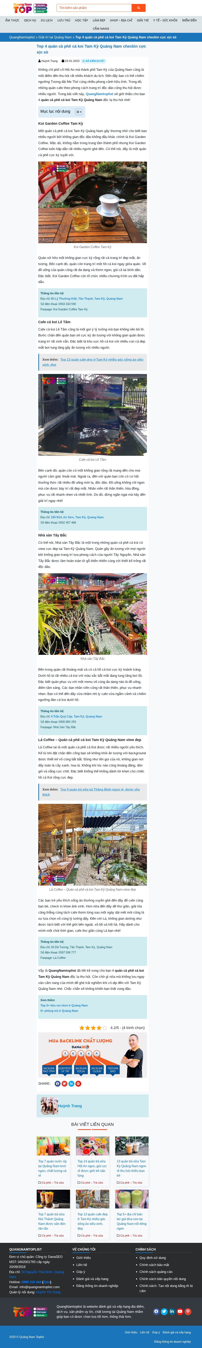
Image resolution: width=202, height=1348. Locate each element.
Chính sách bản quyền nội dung (162, 1279)
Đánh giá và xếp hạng (92, 1279)
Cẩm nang (101, 28)
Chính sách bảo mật (154, 1265)
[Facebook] (156, 1312)
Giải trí (143, 20)
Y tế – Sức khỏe (165, 20)
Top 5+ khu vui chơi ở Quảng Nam (64, 1005)
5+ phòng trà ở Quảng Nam (59, 1010)
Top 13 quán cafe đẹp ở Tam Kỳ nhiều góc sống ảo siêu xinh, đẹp (93, 1221)
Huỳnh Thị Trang (48, 1292)
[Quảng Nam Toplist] (30, 8)
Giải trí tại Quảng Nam (55, 37)
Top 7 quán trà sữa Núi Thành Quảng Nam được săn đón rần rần (51, 1221)
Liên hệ (81, 1265)
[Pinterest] (187, 1312)
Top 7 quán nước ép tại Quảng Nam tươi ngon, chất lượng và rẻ (52, 1168)
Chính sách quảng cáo (155, 1272)
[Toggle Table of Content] (76, 112)
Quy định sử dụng (152, 1258)
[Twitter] (164, 1312)
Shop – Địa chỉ (121, 20)
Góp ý (80, 1272)
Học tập (81, 20)
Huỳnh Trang (49, 60)
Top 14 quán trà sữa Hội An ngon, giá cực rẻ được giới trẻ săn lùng (92, 1168)
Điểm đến (189, 20)
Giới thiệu (83, 1258)
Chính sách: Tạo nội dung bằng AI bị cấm (166, 1288)
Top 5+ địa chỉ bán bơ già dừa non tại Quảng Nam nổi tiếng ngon (132, 1221)
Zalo (46, 1282)
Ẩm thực (12, 20)
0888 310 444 (31, 1282)
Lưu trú (63, 20)
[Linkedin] (172, 1312)
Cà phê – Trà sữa (53, 1182)
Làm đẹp (99, 20)
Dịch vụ (30, 20)
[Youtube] (180, 1312)
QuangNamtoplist (22, 37)
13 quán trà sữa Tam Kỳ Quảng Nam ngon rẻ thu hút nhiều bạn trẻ (131, 1168)
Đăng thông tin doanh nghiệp (97, 1286)
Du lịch (47, 20)
